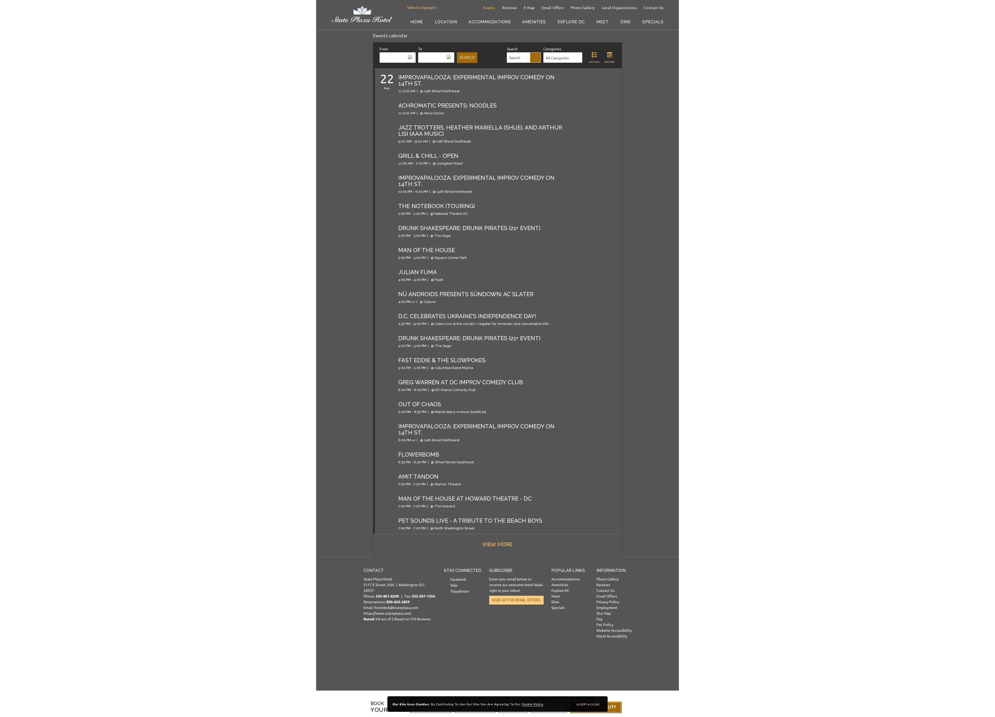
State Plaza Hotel (378, 579)
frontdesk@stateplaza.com (396, 607)
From (384, 48)
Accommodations (489, 21)
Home (416, 21)
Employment (606, 607)
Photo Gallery (583, 7)
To (420, 48)
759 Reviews (420, 618)
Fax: (420, 596)
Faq (599, 618)
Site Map (603, 613)
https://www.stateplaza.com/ (387, 613)
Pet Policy (604, 624)
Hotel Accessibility (611, 636)
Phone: (384, 596)
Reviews (509, 7)
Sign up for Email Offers (516, 600)
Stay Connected (462, 570)
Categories (552, 48)
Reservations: (387, 601)
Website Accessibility (614, 630)
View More (497, 544)
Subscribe (501, 570)
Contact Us (654, 7)
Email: (399, 594)
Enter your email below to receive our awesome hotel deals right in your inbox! (516, 585)
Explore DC (571, 21)
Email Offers (553, 7)
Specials (652, 21)
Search (512, 48)
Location (446, 21)
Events (489, 7)
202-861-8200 (387, 596)
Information (611, 570)
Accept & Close (588, 704)
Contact (374, 570)
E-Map (529, 7)
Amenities (534, 21)
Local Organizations (619, 7)
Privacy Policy (607, 601)
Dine (625, 21)
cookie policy (532, 704)
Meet (602, 21)
